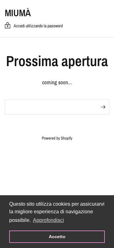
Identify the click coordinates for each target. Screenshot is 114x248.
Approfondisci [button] (48, 220)
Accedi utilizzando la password (38, 26)
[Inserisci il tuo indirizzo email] (103, 106)
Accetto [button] (57, 236)
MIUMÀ (18, 12)
